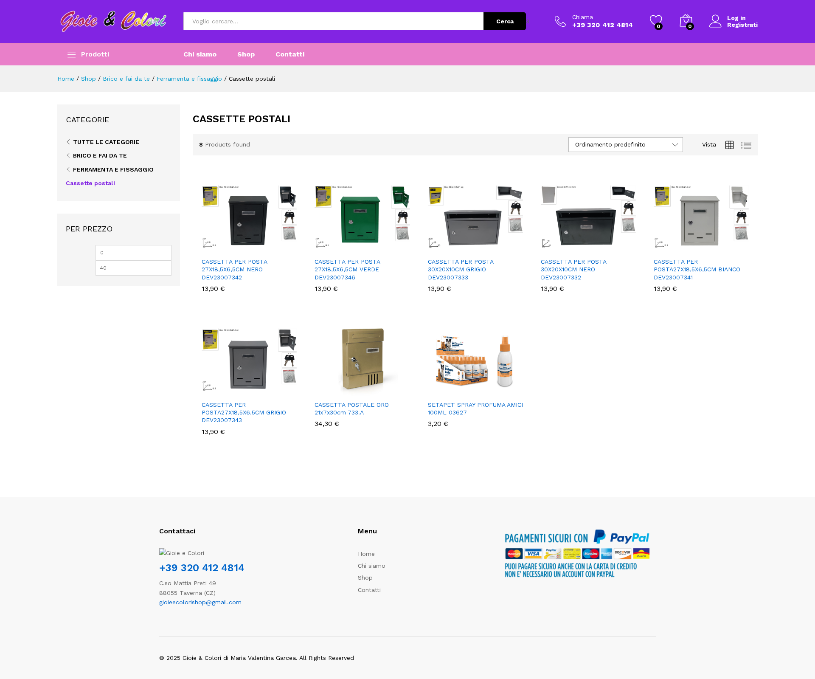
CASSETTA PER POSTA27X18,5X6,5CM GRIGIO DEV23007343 (244, 412)
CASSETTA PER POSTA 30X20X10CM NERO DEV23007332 (573, 269)
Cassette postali (90, 183)
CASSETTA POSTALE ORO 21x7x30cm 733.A (352, 408)
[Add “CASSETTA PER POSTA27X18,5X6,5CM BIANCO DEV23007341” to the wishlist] (709, 243)
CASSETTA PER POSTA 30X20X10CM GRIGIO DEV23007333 (460, 269)
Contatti (289, 54)
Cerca (505, 21)
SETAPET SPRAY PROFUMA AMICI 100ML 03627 (475, 408)
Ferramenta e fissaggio (113, 169)
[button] (218, 243)
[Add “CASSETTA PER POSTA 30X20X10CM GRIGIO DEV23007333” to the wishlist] (483, 243)
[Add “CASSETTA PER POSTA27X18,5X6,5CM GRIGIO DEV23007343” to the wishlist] (257, 386)
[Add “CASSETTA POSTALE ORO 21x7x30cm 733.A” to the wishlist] (370, 386)
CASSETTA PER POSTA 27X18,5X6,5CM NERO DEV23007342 (234, 269)
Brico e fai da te (100, 155)
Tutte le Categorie (106, 141)
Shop (246, 54)
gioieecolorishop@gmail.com (200, 602)
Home (366, 553)
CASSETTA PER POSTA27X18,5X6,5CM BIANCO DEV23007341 (697, 269)
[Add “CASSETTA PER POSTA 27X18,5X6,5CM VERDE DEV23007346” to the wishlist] (370, 243)
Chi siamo (199, 54)
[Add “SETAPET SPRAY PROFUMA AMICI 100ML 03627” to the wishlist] (483, 386)
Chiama (582, 17)
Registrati (742, 24)
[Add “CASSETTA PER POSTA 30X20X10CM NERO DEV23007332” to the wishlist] (596, 243)
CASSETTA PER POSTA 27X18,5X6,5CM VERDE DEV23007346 (347, 269)
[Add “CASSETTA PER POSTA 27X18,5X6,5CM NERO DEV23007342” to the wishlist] (257, 243)
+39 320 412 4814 (201, 568)
